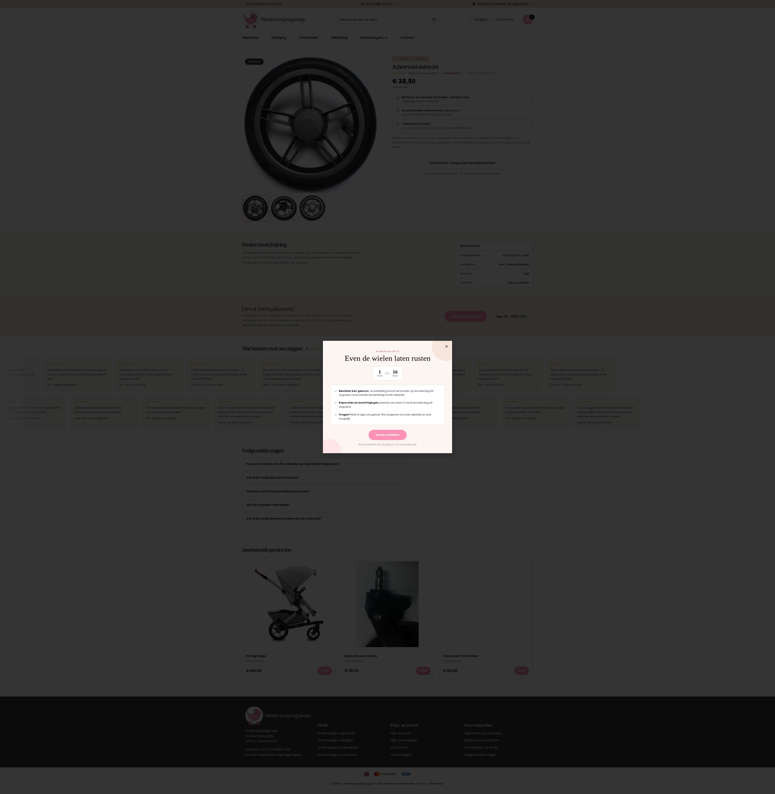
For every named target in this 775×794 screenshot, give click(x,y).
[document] (387, 397)
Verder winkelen (387, 435)
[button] (446, 346)
